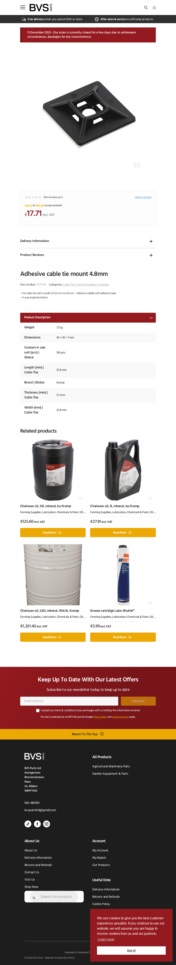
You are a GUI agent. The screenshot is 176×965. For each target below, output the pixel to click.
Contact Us (31, 872)
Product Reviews (32, 255)
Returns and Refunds (38, 865)
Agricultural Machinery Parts (111, 766)
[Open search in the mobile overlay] (146, 8)
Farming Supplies (86, 284)
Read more (49, 532)
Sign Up (39, 205)
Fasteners (103, 284)
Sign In (28, 205)
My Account (100, 850)
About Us (30, 850)
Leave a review (143, 197)
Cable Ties (69, 284)
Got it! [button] (131, 950)
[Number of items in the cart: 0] (154, 7)
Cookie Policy (101, 904)
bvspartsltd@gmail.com (40, 810)
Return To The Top (85, 734)
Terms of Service (120, 717)
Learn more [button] (106, 939)
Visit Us (29, 879)
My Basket (99, 858)
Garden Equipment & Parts (110, 774)
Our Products (101, 865)
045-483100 (31, 803)
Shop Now (31, 887)
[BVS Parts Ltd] (41, 7)
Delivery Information (34, 241)
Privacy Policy (100, 717)
